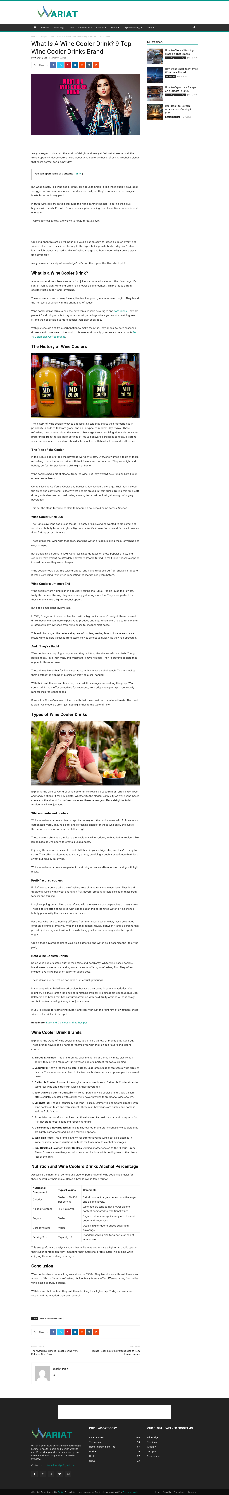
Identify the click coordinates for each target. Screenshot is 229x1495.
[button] (194, 27)
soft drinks (120, 311)
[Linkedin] (75, 65)
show (78, 174)
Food (52, 36)
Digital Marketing (132, 27)
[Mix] (96, 65)
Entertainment (85, 27)
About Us (167, 1492)
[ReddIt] (82, 65)
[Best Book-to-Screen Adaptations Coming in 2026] (155, 112)
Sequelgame (153, 1456)
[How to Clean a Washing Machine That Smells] (155, 56)
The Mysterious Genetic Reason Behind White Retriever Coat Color (55, 1352)
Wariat (61, 1492)
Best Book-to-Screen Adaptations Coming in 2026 (178, 109)
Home (34, 36)
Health (114, 27)
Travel (71, 27)
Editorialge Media (130, 1492)
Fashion (100, 27)
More (149, 27)
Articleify (151, 1446)
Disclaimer (193, 1492)
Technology (58, 27)
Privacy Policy (179, 1492)
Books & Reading (172, 117)
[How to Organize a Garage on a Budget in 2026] (155, 93)
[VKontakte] (68, 1474)
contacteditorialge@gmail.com (59, 1465)
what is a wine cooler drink (51, 1318)
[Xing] (55, 1375)
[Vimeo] (60, 1474)
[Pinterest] (67, 65)
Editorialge (152, 1437)
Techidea (152, 1442)
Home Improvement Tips (175, 58)
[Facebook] (53, 65)
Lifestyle (43, 36)
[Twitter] (60, 65)
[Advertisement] (141, 12)
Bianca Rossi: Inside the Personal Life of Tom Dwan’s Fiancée (116, 1352)
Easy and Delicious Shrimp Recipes (66, 1022)
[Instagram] (43, 1474)
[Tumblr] (89, 65)
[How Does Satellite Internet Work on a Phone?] (155, 75)
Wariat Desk (40, 57)
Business (45, 27)
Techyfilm (152, 1451)
